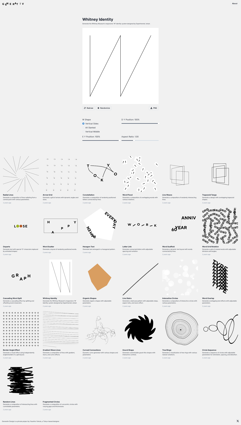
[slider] (159, 123)
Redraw (90, 108)
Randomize (105, 108)
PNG (155, 108)
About (234, 3)
